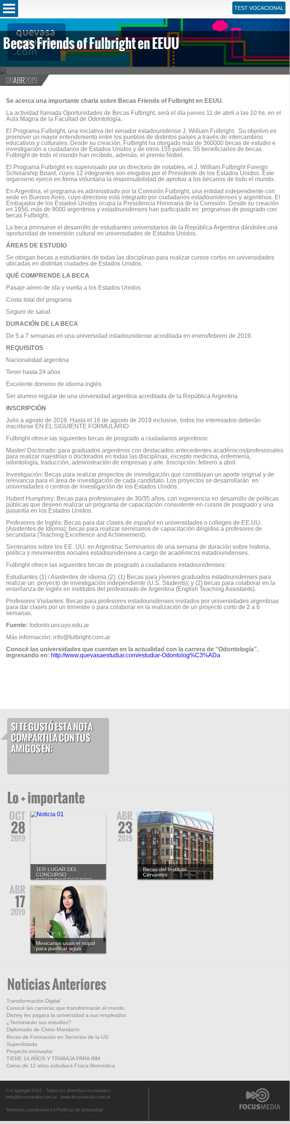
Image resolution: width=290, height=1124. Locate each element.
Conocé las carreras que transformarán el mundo (65, 1008)
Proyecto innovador (29, 1051)
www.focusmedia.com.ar (85, 1097)
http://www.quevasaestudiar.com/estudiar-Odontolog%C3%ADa (135, 655)
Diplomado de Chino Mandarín (43, 1029)
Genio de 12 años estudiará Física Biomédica (60, 1066)
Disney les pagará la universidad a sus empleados (66, 1015)
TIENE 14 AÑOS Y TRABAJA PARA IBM (53, 1058)
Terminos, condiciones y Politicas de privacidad (54, 1110)
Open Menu (9, 8)
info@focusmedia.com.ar (31, 1097)
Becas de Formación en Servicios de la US (57, 1037)
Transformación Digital (33, 1001)
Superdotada (21, 1044)
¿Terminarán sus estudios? (38, 1022)
